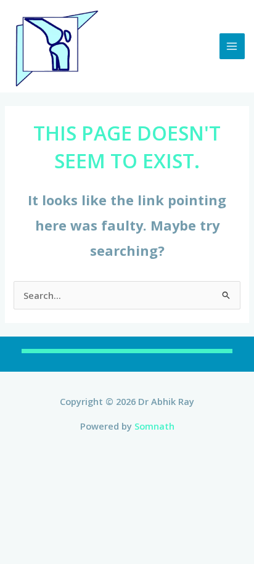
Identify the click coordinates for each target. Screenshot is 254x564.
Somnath (154, 426)
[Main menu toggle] (232, 46)
